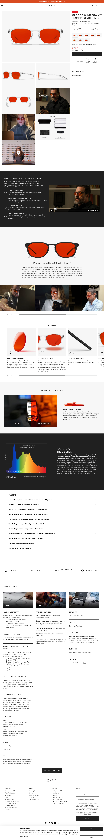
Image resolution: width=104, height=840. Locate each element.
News (6, 797)
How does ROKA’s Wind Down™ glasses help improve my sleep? (29, 519)
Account (96, 5)
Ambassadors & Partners (12, 791)
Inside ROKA (8, 788)
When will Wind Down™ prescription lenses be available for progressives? (32, 533)
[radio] (75, 35)
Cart (101, 5)
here (84, 663)
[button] (36, 36)
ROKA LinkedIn (55, 823)
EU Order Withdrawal (58, 803)
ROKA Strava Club (58, 823)
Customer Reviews (34, 795)
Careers (7, 809)
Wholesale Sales (9, 799)
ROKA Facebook (52, 823)
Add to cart (87, 54)
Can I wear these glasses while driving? (21, 543)
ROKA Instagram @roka (46, 823)
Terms (85, 814)
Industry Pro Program (11, 805)
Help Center (55, 793)
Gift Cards (55, 795)
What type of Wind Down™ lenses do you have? (24, 504)
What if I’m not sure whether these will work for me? (26, 538)
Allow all (91, 828)
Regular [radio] (95, 29)
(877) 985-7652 (57, 791)
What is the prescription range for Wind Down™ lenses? (27, 529)
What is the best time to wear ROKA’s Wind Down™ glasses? (28, 514)
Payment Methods (34, 799)
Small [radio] (79, 29)
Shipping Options (33, 791)
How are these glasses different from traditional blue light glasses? (31, 500)
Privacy (89, 814)
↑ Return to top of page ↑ (52, 770)
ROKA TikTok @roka (49, 823)
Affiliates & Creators (11, 807)
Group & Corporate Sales (12, 801)
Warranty (31, 797)
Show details (24, 836)
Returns (31, 793)
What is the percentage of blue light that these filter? (26, 524)
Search (92, 5)
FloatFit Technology (10, 793)
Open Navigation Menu (2, 5)
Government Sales (10, 803)
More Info (31, 788)
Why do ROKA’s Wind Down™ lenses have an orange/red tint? (29, 509)
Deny (91, 837)
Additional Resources (16, 553)
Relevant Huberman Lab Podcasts (20, 548)
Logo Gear (8, 795)
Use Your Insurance (57, 797)
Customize (91, 833)
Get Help (54, 788)
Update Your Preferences (59, 801)
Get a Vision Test (57, 799)
